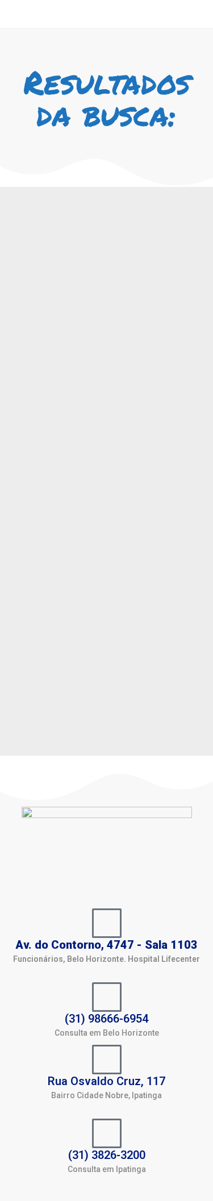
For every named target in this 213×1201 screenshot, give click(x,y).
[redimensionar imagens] (106, 280)
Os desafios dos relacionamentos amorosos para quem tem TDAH (103, 389)
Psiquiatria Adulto (58, 433)
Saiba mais (43, 719)
